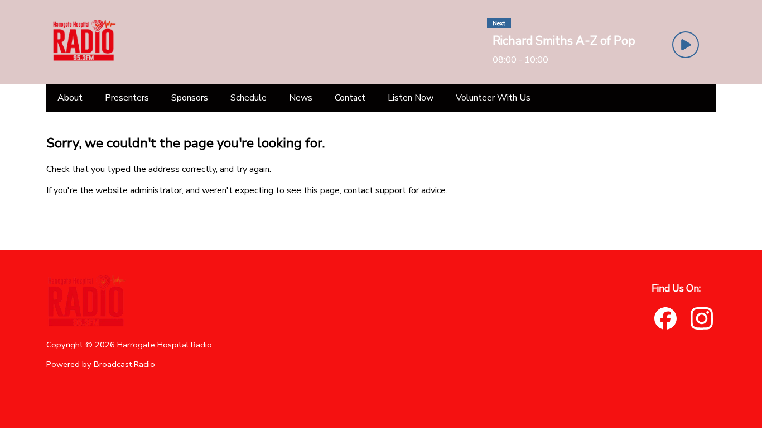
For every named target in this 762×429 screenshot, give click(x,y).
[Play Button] (685, 44)
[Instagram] (702, 318)
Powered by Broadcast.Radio (100, 364)
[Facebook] (665, 318)
